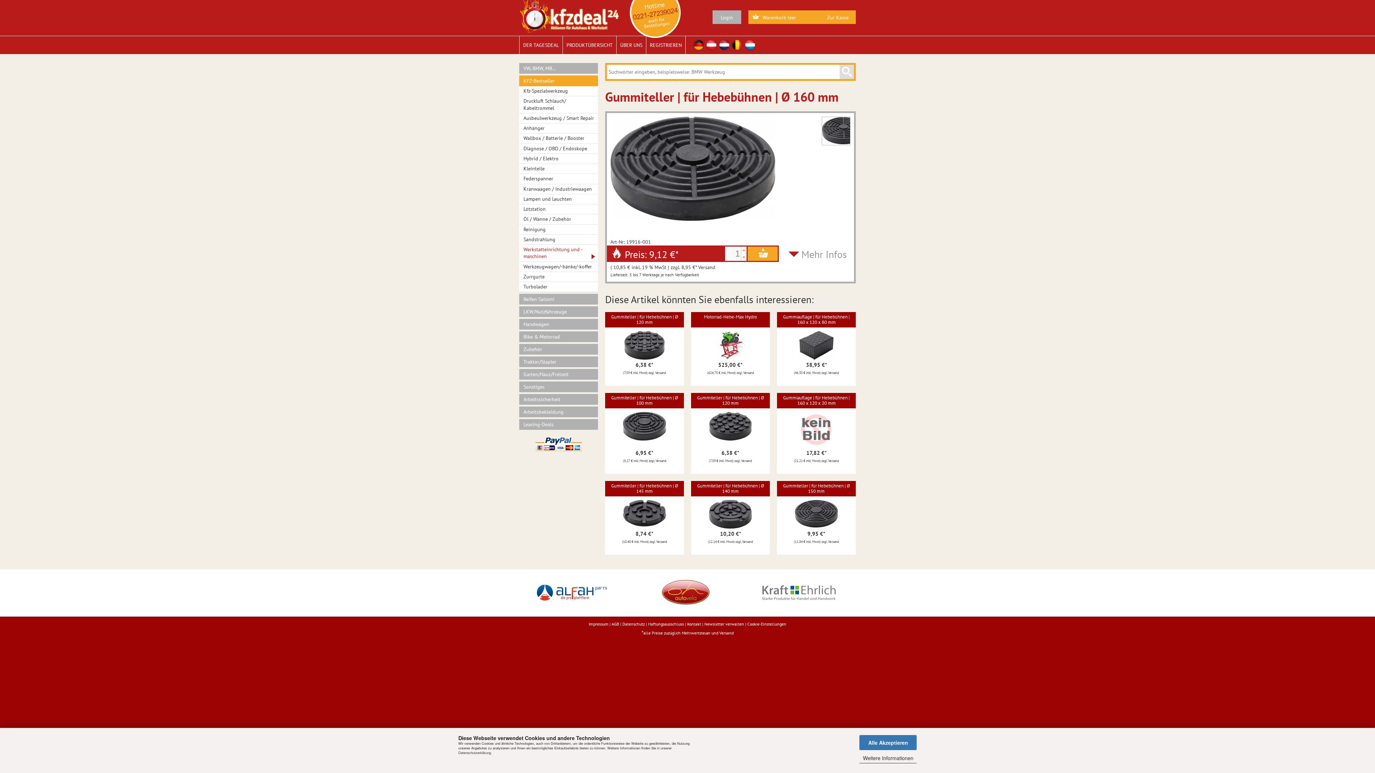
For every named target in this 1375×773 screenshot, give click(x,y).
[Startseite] (569, 16)
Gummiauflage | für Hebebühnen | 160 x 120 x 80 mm (816, 319)
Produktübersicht (589, 45)
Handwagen (536, 324)
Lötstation (535, 209)
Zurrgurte (534, 276)
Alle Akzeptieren (888, 742)
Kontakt (694, 624)
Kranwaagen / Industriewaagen (558, 189)
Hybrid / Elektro (541, 158)
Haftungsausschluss (666, 624)
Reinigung (535, 229)
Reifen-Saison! (539, 299)
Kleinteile (534, 168)
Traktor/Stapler (540, 362)
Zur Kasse (838, 17)
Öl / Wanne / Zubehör (547, 219)
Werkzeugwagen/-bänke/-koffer (558, 266)
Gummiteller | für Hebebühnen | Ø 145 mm (644, 488)
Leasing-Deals (539, 424)
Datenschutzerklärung (474, 752)
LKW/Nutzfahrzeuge (545, 311)
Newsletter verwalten (724, 624)
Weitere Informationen (888, 758)
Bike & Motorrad (542, 337)
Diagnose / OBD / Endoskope (555, 148)
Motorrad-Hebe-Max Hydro (730, 317)
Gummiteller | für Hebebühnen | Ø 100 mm (644, 400)
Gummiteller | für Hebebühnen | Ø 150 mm (816, 488)
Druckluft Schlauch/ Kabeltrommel (545, 104)
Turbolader (535, 286)
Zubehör (533, 349)
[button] (744, 250)
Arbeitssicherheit (542, 399)
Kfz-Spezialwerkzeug (546, 91)
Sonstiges (534, 387)
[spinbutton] (733, 254)
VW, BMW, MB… (540, 68)
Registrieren (666, 45)
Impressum (598, 624)
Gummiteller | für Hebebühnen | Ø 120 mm (644, 319)
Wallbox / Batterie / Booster (554, 138)
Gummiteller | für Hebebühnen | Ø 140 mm (730, 488)
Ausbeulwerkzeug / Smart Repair (559, 118)
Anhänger (534, 128)
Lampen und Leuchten (548, 199)
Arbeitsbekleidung (544, 412)
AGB (615, 624)
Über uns (631, 45)
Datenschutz (633, 624)
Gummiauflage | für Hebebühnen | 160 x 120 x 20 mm (816, 400)
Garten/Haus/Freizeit (546, 374)
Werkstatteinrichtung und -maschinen (553, 252)
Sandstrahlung (539, 239)
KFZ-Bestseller (539, 81)
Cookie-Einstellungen (766, 624)
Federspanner (538, 178)
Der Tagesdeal (541, 45)
